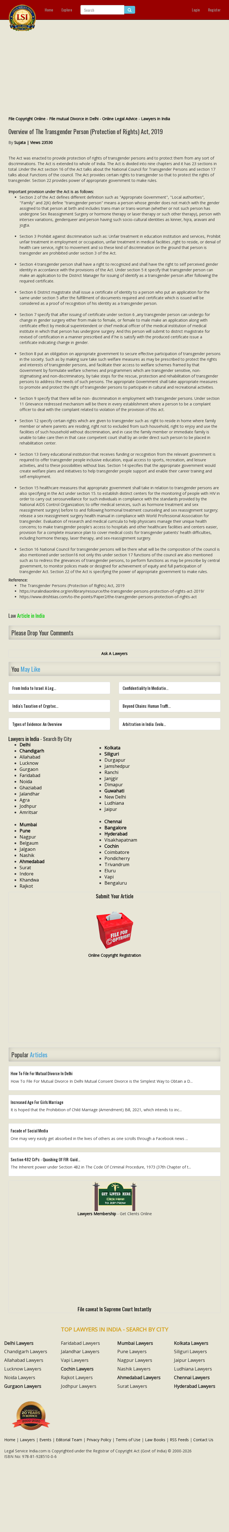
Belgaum (29, 843)
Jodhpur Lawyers (78, 1386)
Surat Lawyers (132, 1386)
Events (45, 1439)
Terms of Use (128, 1439)
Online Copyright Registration (114, 955)
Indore (27, 874)
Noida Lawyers (19, 1377)
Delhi (25, 745)
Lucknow (29, 763)
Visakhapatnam (120, 840)
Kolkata (112, 748)
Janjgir (111, 778)
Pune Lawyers (132, 1351)
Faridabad (30, 775)
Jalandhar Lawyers (80, 1351)
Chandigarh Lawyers (25, 1351)
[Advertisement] (114, 74)
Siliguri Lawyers (190, 1351)
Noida (26, 781)
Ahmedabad (32, 861)
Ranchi (111, 772)
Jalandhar (30, 794)
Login (196, 10)
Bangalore (115, 828)
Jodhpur (28, 806)
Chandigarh (32, 751)
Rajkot (26, 886)
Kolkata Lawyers (191, 1343)
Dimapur (113, 785)
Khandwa (29, 880)
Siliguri (111, 754)
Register (214, 10)
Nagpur (28, 837)
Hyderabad (115, 834)
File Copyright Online (27, 118)
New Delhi (115, 797)
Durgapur (114, 760)
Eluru (110, 871)
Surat (25, 867)
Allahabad (30, 757)
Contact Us (203, 1439)
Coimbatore (116, 852)
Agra (25, 800)
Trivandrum (116, 864)
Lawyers (27, 1439)
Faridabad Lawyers (80, 1343)
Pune (25, 831)
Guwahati (114, 791)
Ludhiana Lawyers (193, 1369)
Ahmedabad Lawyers (139, 1377)
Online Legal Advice (119, 118)
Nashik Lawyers (134, 1369)
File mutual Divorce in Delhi (74, 118)
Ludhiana (114, 803)
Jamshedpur (117, 766)
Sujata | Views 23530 (33, 142)
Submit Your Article (114, 896)
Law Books (155, 1439)
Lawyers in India (155, 118)
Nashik (27, 855)
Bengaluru (115, 883)
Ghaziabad (31, 788)
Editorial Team (69, 1439)
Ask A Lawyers (114, 653)
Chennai (113, 821)
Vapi (109, 877)
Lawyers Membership (96, 1213)
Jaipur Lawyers (189, 1360)
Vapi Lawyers (75, 1360)
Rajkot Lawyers (77, 1377)
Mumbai (28, 824)
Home (49, 10)
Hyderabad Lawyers (194, 1386)
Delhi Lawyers (19, 1343)
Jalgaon (27, 849)
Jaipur (110, 809)
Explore (66, 10)
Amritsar (29, 812)
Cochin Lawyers (77, 1369)
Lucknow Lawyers (22, 1369)
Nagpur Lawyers (134, 1360)
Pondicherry (117, 858)
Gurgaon (29, 769)
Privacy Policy (99, 1439)
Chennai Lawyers (192, 1377)
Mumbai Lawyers (135, 1343)
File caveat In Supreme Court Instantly (114, 1309)
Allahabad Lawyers (23, 1360)
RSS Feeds (179, 1439)
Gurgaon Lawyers (22, 1386)
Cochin (111, 846)
